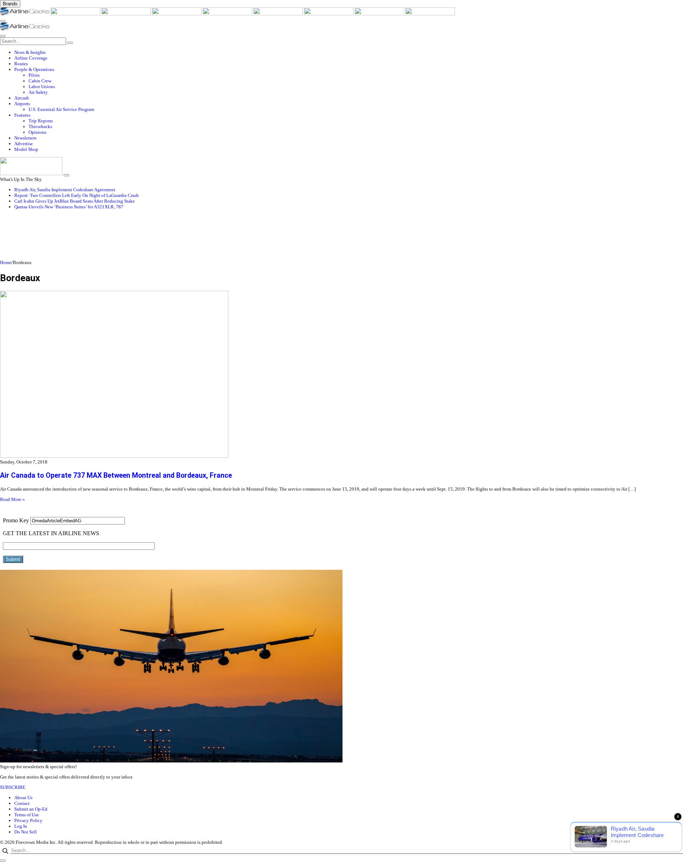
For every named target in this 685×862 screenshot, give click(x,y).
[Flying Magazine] (76, 13)
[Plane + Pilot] (329, 13)
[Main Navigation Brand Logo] (25, 28)
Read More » (12, 499)
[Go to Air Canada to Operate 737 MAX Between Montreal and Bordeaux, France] (342, 375)
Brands (10, 3)
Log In (20, 826)
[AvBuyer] (228, 13)
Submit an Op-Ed (30, 809)
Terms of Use (26, 814)
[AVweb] (126, 13)
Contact (22, 803)
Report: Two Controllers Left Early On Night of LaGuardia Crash (76, 195)
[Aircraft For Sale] (177, 13)
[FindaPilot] (380, 13)
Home (5, 262)
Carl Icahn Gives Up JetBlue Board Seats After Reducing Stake (74, 201)
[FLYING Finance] (430, 13)
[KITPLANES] (278, 13)
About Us (23, 797)
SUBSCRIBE (12, 787)
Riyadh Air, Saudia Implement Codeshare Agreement (64, 189)
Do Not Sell (25, 832)
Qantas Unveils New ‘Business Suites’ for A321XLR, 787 (68, 206)
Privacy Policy (28, 820)
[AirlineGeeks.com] (25, 13)
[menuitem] (349, 52)
